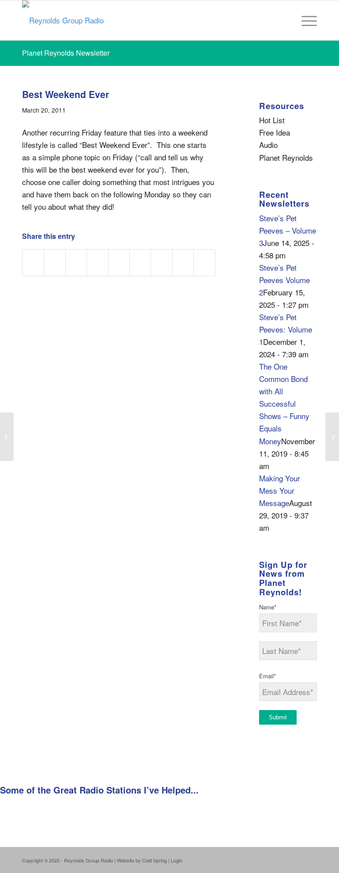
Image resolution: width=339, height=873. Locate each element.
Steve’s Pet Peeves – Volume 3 (287, 230)
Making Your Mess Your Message (279, 490)
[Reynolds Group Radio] (63, 20)
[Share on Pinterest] (97, 262)
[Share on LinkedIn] (119, 262)
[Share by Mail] (204, 262)
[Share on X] (54, 262)
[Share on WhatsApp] (76, 262)
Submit (278, 717)
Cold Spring (154, 860)
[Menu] (305, 20)
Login (176, 860)
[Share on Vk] (161, 262)
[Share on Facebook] (33, 262)
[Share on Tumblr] (140, 262)
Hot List (272, 119)
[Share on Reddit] (183, 262)
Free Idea (274, 132)
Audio (268, 144)
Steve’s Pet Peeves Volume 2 (284, 280)
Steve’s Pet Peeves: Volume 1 (285, 329)
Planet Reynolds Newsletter (65, 53)
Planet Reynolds (286, 157)
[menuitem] (305, 20)
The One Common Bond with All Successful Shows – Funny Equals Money (284, 403)
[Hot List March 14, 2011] (7, 436)
